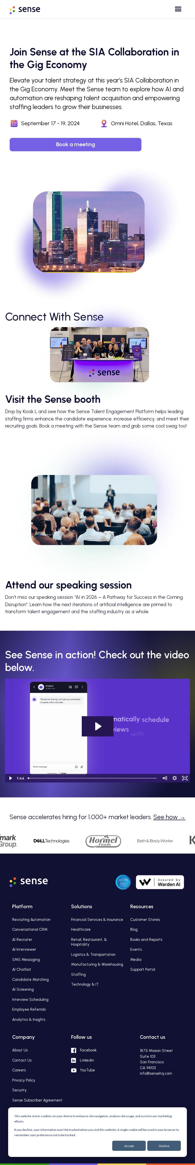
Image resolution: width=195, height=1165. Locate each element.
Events (136, 949)
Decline (164, 1146)
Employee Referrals (29, 1009)
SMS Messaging (26, 959)
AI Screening (23, 989)
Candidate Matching (30, 979)
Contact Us (21, 1060)
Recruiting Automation (31, 919)
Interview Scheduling (30, 999)
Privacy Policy (23, 1080)
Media (135, 959)
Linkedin (87, 1060)
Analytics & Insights (28, 1019)
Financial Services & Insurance (97, 919)
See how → (169, 817)
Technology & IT (85, 984)
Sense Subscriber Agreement (37, 1100)
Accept (129, 1146)
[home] (29, 8)
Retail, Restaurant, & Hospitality (89, 942)
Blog (134, 929)
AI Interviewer (24, 949)
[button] (177, 11)
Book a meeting (75, 144)
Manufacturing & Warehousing (97, 964)
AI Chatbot (21, 969)
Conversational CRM (29, 929)
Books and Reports (146, 939)
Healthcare (81, 929)
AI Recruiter (22, 939)
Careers (19, 1070)
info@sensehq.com (156, 1073)
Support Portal (142, 969)
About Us (20, 1050)
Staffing (78, 974)
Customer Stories (145, 919)
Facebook (88, 1050)
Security (19, 1090)
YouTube (87, 1070)
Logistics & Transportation (93, 954)
